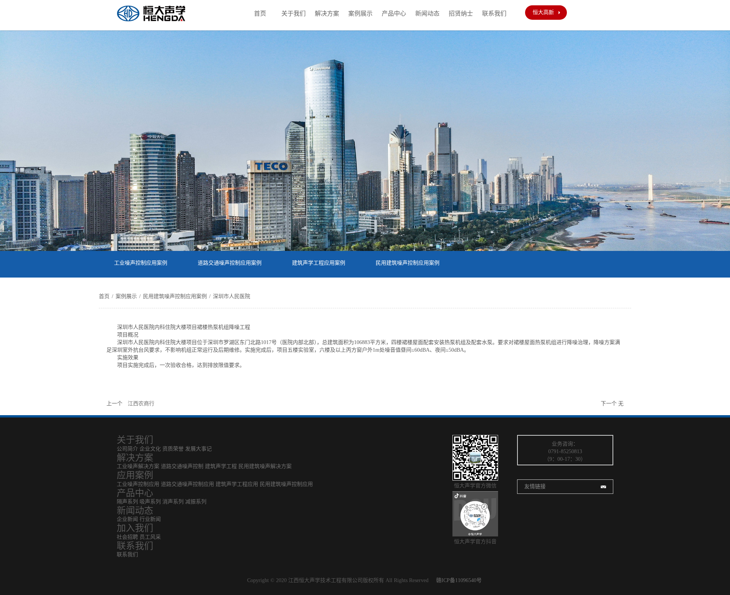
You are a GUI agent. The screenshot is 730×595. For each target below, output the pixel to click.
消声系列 (173, 502)
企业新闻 (127, 519)
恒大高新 (543, 12)
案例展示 (360, 13)
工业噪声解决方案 (138, 466)
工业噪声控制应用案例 (140, 263)
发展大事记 (198, 449)
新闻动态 (427, 13)
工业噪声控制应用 (138, 484)
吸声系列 (151, 502)
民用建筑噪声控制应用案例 (408, 263)
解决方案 (327, 13)
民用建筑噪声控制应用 (286, 484)
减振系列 (195, 502)
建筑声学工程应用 (237, 484)
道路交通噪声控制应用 (187, 484)
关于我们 (293, 13)
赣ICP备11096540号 (459, 580)
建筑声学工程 (221, 466)
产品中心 (394, 13)
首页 (260, 13)
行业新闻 (150, 519)
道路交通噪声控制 (182, 466)
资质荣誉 (173, 449)
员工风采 (150, 537)
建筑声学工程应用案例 (318, 263)
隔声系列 (127, 502)
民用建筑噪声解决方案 (265, 466)
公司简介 (127, 449)
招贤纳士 (461, 13)
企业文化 (150, 449)
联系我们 (494, 13)
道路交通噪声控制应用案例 (230, 263)
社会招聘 (127, 537)
